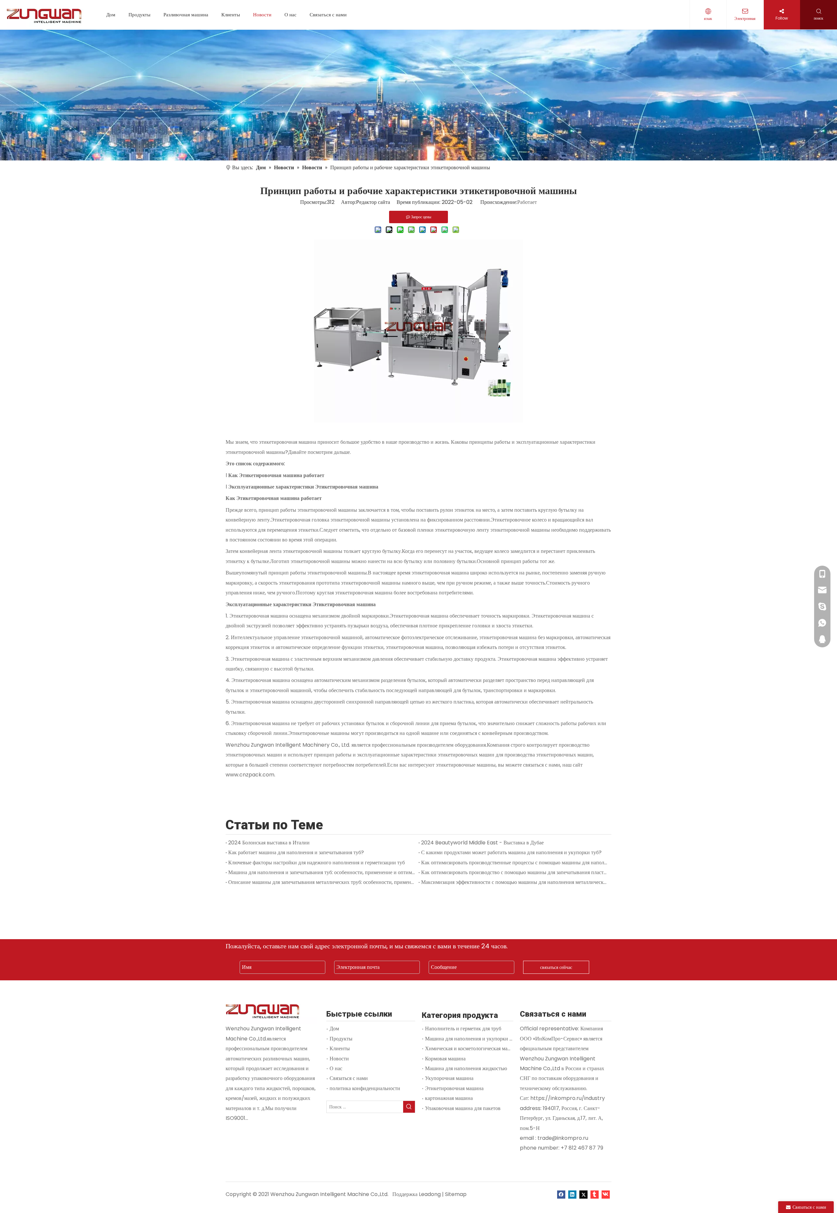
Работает (527, 202)
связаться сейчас (556, 967)
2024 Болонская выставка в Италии (269, 842)
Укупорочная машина (449, 1078)
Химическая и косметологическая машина (472, 1048)
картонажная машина (449, 1098)
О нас (290, 14)
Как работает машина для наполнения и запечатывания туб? (296, 852)
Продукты (139, 14)
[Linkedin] (572, 1194)
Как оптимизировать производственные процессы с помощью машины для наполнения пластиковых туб (515, 862)
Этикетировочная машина (454, 1088)
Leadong (430, 1194)
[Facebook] (561, 1194)
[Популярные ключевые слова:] (409, 1107)
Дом (110, 14)
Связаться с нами (328, 14)
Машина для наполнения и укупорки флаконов (478, 1038)
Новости (262, 14)
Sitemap (456, 1194)
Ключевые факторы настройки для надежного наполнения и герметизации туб (316, 862)
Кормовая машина (445, 1058)
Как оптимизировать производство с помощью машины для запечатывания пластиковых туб (515, 872)
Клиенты (230, 14)
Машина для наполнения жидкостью (466, 1068)
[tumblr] (594, 1194)
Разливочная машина (185, 14)
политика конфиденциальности (365, 1088)
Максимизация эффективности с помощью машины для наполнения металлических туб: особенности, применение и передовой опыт (515, 882)
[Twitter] (583, 1194)
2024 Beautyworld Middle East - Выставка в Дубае (482, 842)
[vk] (606, 1194)
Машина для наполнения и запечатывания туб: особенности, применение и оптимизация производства (322, 872)
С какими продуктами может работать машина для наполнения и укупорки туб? (511, 852)
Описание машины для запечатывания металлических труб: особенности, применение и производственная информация (322, 882)
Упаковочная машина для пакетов (463, 1108)
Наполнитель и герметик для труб (463, 1028)
